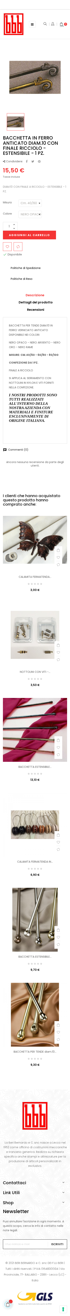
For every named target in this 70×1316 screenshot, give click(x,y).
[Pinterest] (39, 162)
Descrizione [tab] (35, 295)
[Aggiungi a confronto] (18, 246)
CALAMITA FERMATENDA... (35, 577)
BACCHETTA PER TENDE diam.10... (35, 1052)
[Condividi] (27, 162)
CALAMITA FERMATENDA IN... (35, 862)
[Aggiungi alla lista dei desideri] (7, 246)
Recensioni (35, 309)
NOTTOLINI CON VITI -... (35, 672)
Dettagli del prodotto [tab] (36, 302)
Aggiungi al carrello (29, 235)
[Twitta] (32, 162)
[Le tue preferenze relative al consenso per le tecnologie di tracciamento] (63, 1309)
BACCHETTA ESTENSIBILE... (35, 767)
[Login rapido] (53, 24)
